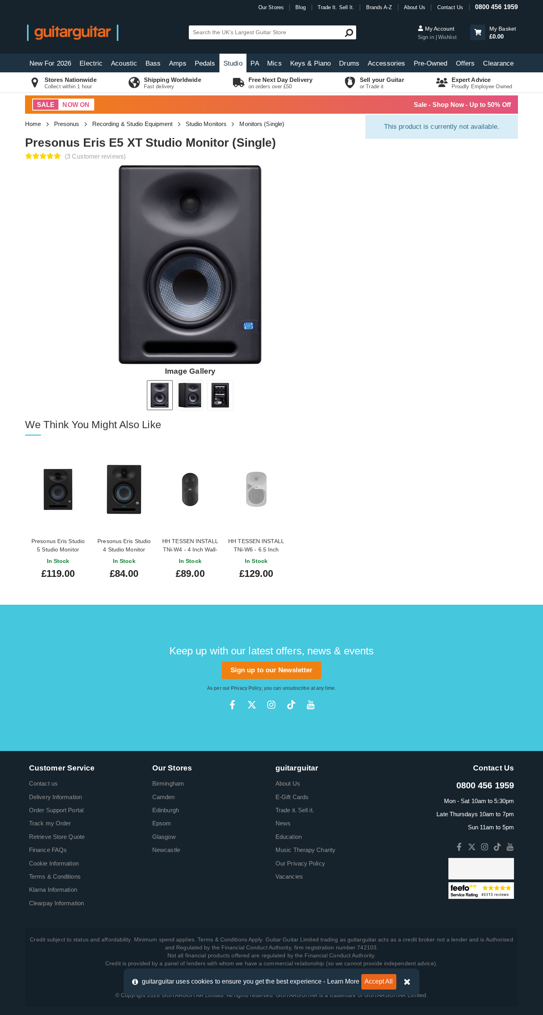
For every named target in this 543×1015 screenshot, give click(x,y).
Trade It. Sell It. (336, 7)
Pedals (205, 63)
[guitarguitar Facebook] (232, 704)
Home (33, 123)
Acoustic (124, 63)
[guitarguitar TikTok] (291, 704)
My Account (438, 28)
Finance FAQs (48, 849)
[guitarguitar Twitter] (251, 704)
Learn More (343, 981)
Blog (300, 7)
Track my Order (50, 823)
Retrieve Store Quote (57, 836)
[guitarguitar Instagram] (271, 704)
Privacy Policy (246, 688)
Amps (177, 63)
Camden (163, 797)
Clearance (498, 63)
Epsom (161, 823)
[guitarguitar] (72, 32)
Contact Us (450, 7)
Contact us (43, 783)
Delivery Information (55, 797)
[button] (477, 32)
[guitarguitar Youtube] (310, 704)
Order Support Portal (56, 810)
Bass (153, 63)
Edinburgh (165, 810)
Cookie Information (54, 863)
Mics (274, 63)
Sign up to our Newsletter (272, 670)
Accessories (386, 63)
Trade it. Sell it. (294, 810)
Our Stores (271, 7)
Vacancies (289, 876)
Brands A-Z (379, 7)
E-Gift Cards (291, 797)
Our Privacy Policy (300, 863)
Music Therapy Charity (305, 849)
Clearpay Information (56, 903)
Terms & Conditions (55, 876)
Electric (91, 63)
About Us (415, 7)
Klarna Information (53, 889)
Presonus (67, 123)
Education (288, 836)
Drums (349, 63)
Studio (232, 63)
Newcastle (166, 849)
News (283, 823)
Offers (465, 63)
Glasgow (164, 836)
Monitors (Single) (261, 123)
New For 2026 (50, 63)
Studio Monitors (206, 123)
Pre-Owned (431, 63)
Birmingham (168, 783)
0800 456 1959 (496, 7)
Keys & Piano (310, 63)
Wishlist (447, 37)
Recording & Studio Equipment (132, 123)
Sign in (427, 37)
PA (254, 63)
